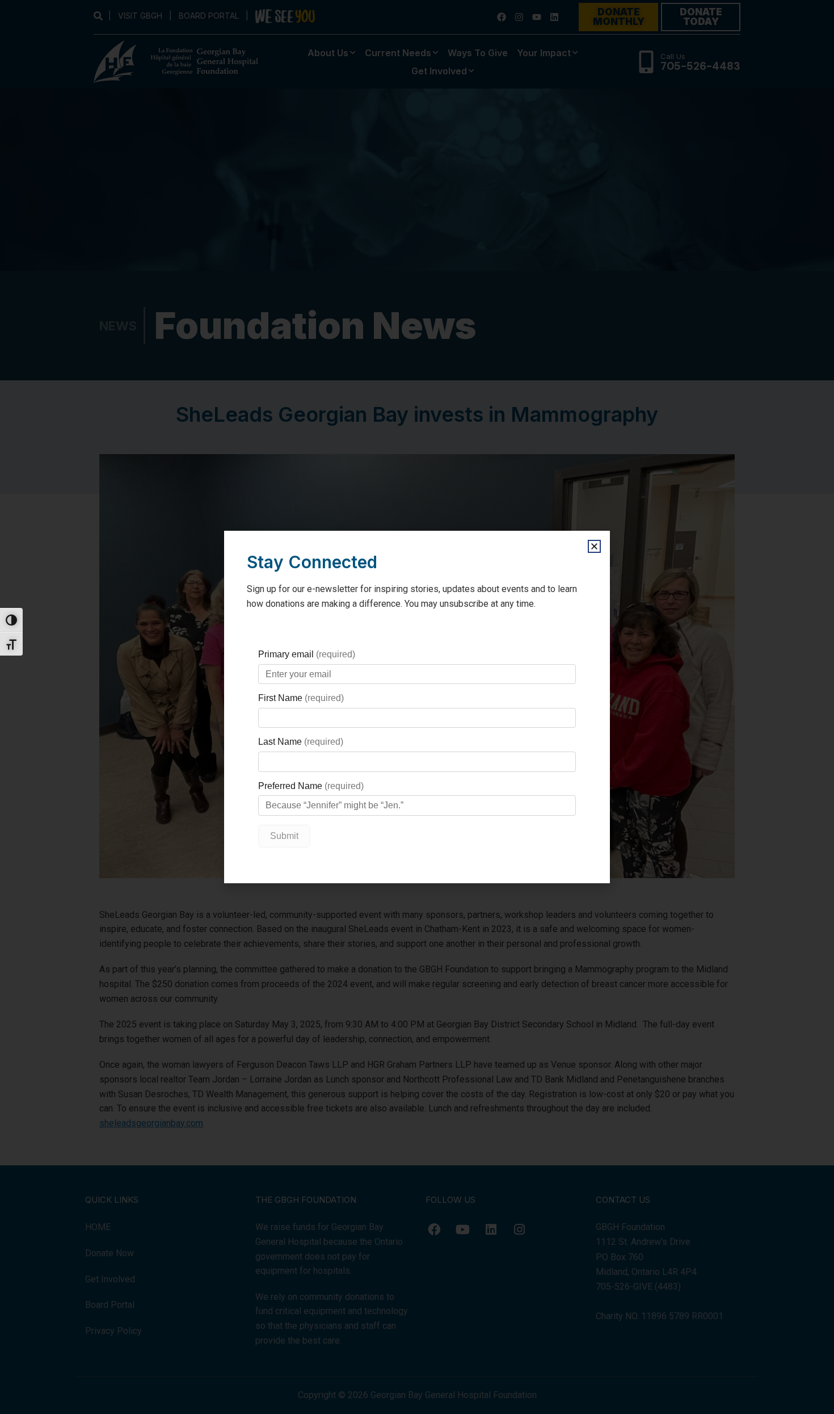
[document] (417, 707)
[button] (594, 546)
